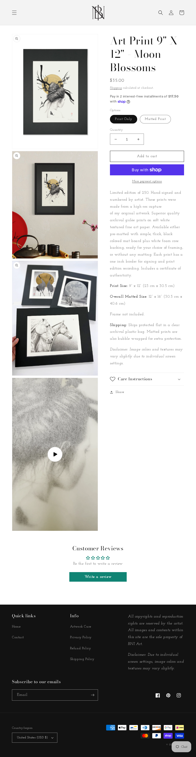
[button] (14, 12)
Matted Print (155, 119)
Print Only (123, 119)
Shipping (116, 87)
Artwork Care (80, 626)
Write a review (98, 577)
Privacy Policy (81, 637)
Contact (18, 637)
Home (16, 626)
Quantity (116, 129)
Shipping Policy (82, 659)
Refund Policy (80, 648)
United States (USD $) (32, 737)
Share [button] (119, 392)
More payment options (147, 181)
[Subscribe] (92, 695)
